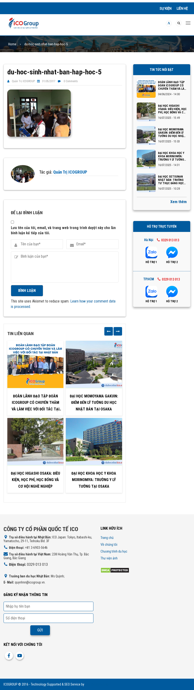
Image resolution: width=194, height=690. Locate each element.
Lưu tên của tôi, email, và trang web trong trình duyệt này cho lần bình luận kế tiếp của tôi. (63, 230)
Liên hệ (182, 8)
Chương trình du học (114, 551)
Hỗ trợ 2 (172, 262)
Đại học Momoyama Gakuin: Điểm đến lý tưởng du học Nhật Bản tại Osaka (94, 402)
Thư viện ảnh (109, 558)
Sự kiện (166, 8)
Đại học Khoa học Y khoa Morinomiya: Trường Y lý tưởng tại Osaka (93, 479)
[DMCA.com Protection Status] (115, 570)
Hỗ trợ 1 (151, 262)
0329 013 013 (170, 240)
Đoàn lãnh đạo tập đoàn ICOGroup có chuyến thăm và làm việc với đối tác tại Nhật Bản (35, 403)
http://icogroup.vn (97, 684)
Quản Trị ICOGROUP (23, 81)
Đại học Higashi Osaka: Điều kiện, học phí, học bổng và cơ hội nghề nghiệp (35, 479)
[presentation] (108, 331)
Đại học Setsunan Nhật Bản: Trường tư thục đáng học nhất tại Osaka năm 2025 (172, 180)
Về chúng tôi (109, 544)
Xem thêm (178, 202)
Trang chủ (107, 538)
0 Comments (71, 81)
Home (12, 44)
